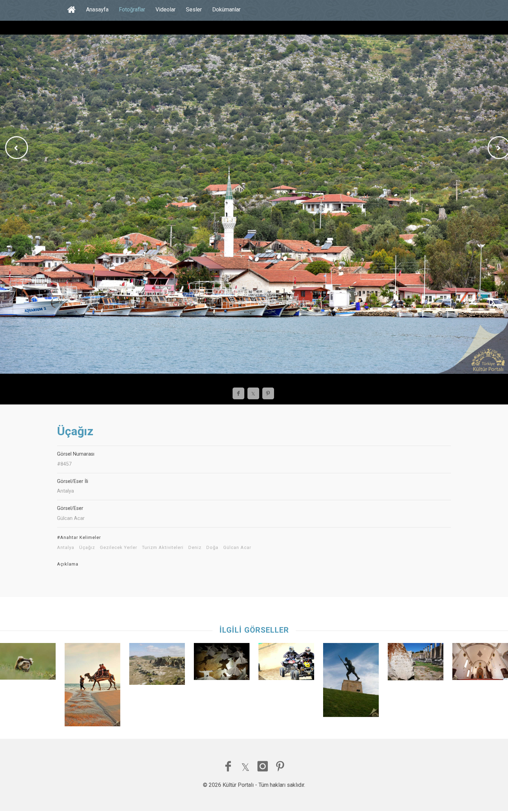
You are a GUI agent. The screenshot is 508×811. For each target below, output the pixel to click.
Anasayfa (97, 9)
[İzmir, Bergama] (415, 663)
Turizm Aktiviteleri (163, 547)
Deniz (194, 547)
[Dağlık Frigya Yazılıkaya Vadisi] (157, 665)
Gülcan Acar (237, 547)
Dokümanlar (226, 9)
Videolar (166, 9)
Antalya (65, 547)
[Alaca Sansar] (28, 663)
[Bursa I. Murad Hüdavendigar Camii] (480, 663)
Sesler (194, 9)
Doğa (212, 547)
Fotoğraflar (132, 9)
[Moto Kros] (286, 663)
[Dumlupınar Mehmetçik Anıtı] (351, 681)
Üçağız (87, 547)
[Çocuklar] (92, 686)
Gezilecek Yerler (118, 547)
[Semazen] (222, 663)
